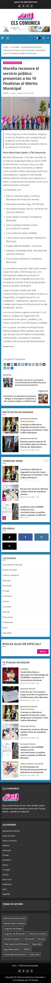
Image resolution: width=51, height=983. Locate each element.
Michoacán (29, 939)
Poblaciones (7, 622)
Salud (4, 627)
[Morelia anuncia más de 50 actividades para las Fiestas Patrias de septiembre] (10, 444)
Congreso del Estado (13, 928)
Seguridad (6, 633)
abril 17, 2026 (10, 93)
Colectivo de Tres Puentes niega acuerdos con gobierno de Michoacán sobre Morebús (34, 695)
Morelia (41, 939)
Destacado (7, 585)
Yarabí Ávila (34, 954)
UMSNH (26, 949)
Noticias (6, 611)
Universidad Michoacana (14, 954)
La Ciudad (6, 606)
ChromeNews (19, 980)
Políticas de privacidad (28, 965)
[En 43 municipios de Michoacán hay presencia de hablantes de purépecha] (10, 769)
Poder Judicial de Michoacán (16, 944)
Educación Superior (12, 939)
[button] (7, 38)
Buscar (43, 651)
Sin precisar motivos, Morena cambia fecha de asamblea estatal (34, 475)
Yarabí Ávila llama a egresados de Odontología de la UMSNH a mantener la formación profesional (34, 513)
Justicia (5, 601)
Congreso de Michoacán (14, 933)
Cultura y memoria (27, 421)
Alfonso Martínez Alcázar (15, 918)
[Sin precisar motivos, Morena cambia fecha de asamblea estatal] (10, 476)
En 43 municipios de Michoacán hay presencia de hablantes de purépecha (33, 770)
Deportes (6, 580)
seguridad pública (11, 949)
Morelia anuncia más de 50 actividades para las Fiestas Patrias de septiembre (33, 444)
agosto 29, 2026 (28, 481)
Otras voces (7, 617)
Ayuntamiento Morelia (12, 63)
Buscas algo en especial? (21, 644)
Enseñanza (7, 596)
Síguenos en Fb (48, 38)
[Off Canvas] (2, 38)
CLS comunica (25, 22)
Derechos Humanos (37, 933)
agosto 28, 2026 (28, 450)
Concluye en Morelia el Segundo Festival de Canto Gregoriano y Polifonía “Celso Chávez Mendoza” (34, 428)
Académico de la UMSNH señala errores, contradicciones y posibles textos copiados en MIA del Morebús (33, 495)
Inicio (14, 965)
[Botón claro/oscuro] (38, 38)
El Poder (6, 591)
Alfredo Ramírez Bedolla (14, 923)
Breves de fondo (9, 570)
